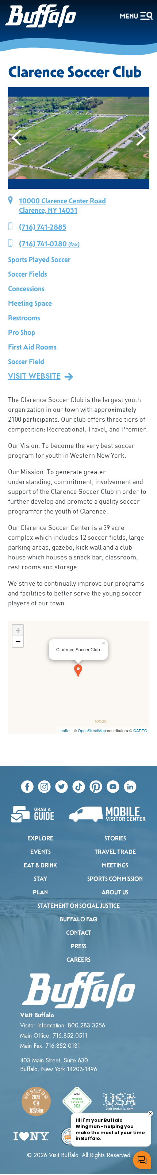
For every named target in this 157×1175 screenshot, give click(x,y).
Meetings (115, 865)
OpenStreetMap (92, 730)
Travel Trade (115, 852)
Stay (40, 879)
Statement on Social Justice (79, 906)
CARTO (140, 730)
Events (40, 852)
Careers (78, 960)
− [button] (18, 641)
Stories (115, 838)
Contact (78, 933)
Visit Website (34, 376)
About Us (115, 892)
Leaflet (64, 730)
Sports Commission (115, 879)
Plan (40, 892)
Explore (40, 838)
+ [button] (18, 630)
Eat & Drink (40, 865)
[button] (17, 138)
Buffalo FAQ (78, 919)
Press (79, 946)
